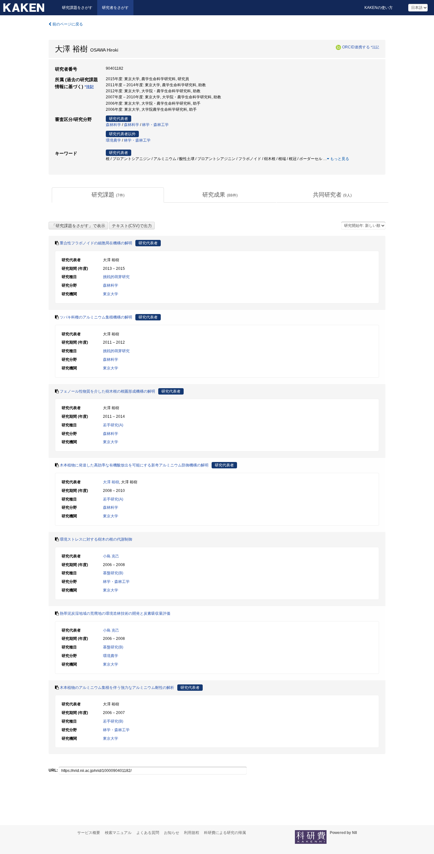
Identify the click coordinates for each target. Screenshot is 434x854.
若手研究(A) (113, 425)
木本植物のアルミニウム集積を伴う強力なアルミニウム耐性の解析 (117, 687)
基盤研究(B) (113, 573)
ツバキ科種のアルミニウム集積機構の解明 (96, 317)
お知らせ (171, 832)
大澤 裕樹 (111, 482)
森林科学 (113, 124)
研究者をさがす (115, 7)
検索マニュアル (118, 832)
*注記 (375, 47)
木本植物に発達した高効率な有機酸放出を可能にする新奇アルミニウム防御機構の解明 (134, 465)
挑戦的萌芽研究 (116, 277)
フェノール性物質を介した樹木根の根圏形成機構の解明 (107, 391)
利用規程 (191, 832)
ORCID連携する (356, 47)
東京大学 (110, 294)
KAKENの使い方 (378, 7)
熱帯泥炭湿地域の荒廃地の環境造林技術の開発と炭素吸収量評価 (115, 613)
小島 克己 (111, 556)
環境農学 (113, 140)
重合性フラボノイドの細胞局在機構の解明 (96, 243)
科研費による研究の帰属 (225, 832)
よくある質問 (147, 832)
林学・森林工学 (155, 124)
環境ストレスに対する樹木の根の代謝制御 (96, 539)
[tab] (108, 195)
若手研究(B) (113, 721)
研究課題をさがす (77, 7)
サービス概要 (88, 832)
